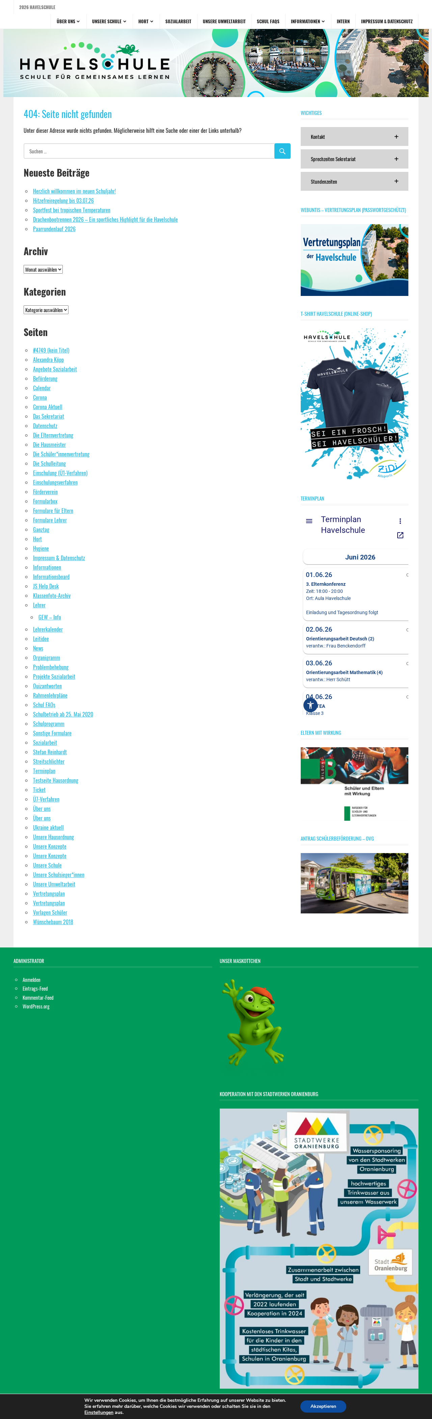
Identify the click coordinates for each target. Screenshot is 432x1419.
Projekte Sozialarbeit (54, 676)
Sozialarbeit (178, 21)
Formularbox (45, 501)
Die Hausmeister (49, 445)
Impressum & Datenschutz (387, 21)
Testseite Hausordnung (55, 780)
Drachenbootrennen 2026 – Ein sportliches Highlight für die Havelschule (105, 219)
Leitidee (41, 639)
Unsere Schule (107, 21)
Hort (143, 21)
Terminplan (44, 771)
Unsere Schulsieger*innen (58, 875)
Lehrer (39, 605)
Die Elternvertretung (53, 435)
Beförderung (45, 378)
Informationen (305, 21)
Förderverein (45, 492)
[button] (354, 136)
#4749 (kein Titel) (51, 350)
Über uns (66, 21)
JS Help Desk (46, 586)
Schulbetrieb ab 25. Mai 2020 (63, 714)
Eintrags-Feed (35, 988)
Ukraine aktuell (48, 827)
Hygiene (41, 548)
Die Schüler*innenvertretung (61, 454)
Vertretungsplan (49, 893)
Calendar (42, 388)
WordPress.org (36, 1006)
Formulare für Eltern (53, 511)
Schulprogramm (48, 724)
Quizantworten (47, 686)
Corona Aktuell (47, 407)
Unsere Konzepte (49, 846)
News (38, 648)
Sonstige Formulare (52, 733)
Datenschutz (45, 426)
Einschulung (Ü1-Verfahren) (60, 473)
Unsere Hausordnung (53, 837)
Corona (40, 397)
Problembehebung (51, 667)
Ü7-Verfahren (46, 799)
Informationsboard (51, 577)
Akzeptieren (323, 1406)
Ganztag (41, 529)
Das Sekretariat (48, 416)
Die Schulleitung (49, 463)
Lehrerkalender (48, 629)
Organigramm (46, 658)
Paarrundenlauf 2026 (54, 229)
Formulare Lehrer (50, 520)
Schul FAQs (268, 21)
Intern (343, 21)
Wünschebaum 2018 (53, 922)
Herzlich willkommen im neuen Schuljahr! (74, 191)
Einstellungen (98, 1413)
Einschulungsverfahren (55, 482)
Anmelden (31, 979)
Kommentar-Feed (38, 997)
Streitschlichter (48, 761)
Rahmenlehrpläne (50, 695)
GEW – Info (49, 617)
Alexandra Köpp (48, 360)
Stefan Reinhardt (50, 752)
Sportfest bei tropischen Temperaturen (71, 210)
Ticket (39, 790)
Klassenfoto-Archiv (52, 596)
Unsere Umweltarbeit (224, 21)
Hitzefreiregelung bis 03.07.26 (63, 201)
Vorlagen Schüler (50, 912)
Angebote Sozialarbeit (55, 369)
